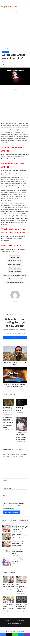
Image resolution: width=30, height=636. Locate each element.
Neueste (13, 520)
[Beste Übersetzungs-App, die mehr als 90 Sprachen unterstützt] (6, 528)
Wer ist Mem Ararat (15, 279)
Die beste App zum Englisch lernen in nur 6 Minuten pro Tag (21, 607)
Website (5, 495)
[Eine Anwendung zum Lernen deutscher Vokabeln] (6, 561)
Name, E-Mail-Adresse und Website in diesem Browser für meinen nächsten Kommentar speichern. (13, 506)
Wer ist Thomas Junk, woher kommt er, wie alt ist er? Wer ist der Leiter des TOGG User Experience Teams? (8, 422)
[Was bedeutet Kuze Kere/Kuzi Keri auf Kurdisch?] (6, 551)
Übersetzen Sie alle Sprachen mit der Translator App (18, 543)
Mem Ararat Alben (15, 261)
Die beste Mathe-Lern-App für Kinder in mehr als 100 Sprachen (8, 607)
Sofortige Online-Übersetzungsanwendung (20, 535)
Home (14, 621)
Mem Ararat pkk (15, 268)
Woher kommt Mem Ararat (15, 282)
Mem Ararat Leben (15, 264)
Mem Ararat (15, 257)
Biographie (5, 51)
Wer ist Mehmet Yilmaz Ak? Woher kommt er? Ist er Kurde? (8, 409)
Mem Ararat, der (15, 271)
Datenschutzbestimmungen (15, 623)
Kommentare (24, 520)
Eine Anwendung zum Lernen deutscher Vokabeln (18, 559)
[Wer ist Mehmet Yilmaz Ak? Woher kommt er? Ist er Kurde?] (8, 402)
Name (5, 480)
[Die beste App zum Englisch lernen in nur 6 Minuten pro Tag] (21, 599)
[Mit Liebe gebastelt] (11, 6)
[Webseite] (15, 305)
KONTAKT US (20, 621)
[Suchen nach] (28, 7)
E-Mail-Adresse (7, 488)
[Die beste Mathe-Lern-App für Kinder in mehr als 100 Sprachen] (8, 599)
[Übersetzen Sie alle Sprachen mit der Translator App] (6, 544)
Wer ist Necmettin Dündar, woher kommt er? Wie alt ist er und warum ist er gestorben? (21, 436)
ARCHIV (10, 48)
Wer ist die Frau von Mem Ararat (15, 275)
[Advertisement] (15, 28)
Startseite (4, 48)
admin (5, 62)
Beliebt (4, 520)
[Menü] (2, 7)
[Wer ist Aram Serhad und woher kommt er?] (21, 402)
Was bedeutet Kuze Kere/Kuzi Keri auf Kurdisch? (18, 551)
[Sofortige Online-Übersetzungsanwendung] (6, 536)
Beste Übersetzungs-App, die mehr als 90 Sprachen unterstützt (20, 528)
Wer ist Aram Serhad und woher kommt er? (21, 408)
